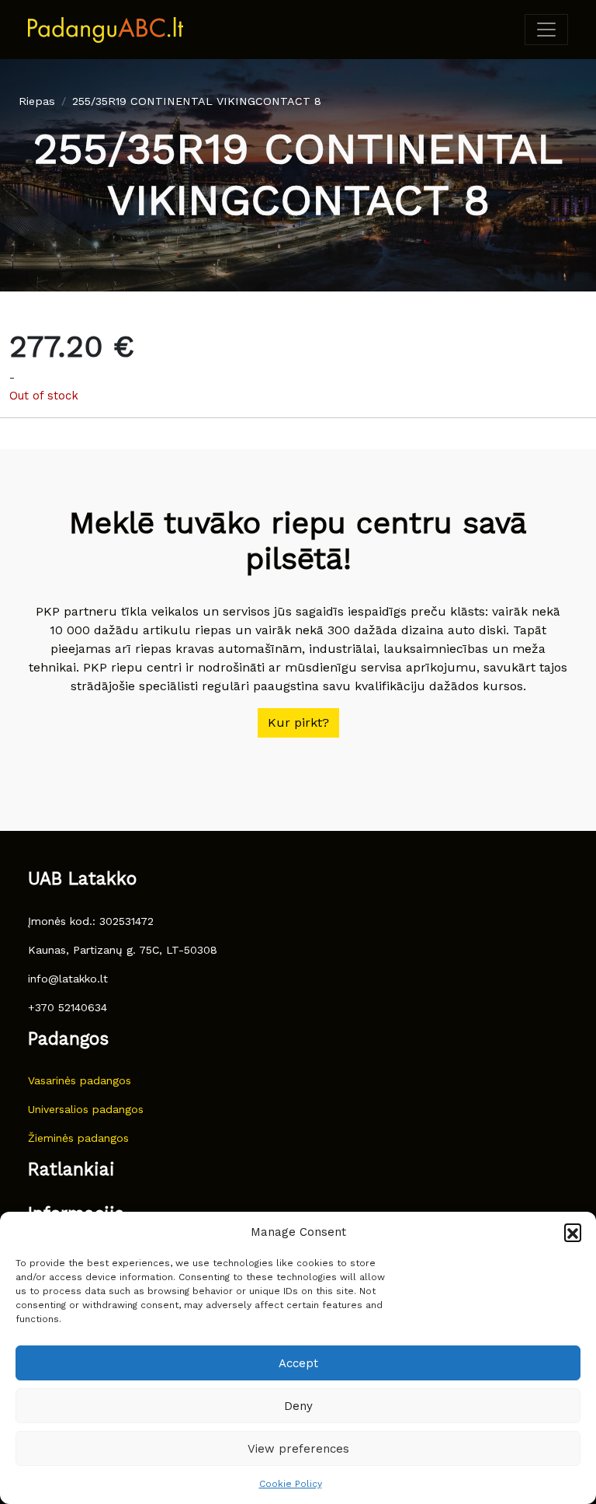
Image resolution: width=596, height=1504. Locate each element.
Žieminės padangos (78, 1138)
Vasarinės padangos (79, 1080)
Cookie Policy (290, 1483)
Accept (298, 1363)
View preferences (298, 1449)
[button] (572, 1232)
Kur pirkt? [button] (298, 722)
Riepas (37, 101)
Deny (298, 1406)
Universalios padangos (86, 1109)
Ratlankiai (71, 1169)
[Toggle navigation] (546, 29)
